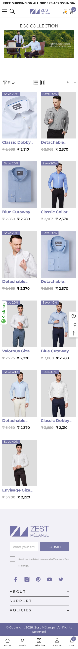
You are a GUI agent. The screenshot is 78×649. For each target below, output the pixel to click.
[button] (36, 82)
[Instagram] (27, 579)
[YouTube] (49, 579)
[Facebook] (16, 579)
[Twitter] (61, 579)
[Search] (12, 11)
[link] (22, 642)
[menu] (4, 11)
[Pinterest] (38, 579)
